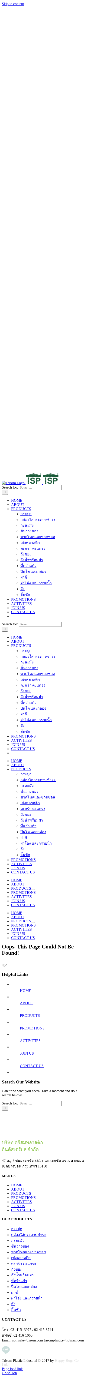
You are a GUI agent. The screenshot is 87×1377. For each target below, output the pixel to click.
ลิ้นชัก (16, 1310)
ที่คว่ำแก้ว (19, 1281)
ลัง (13, 1304)
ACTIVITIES (30, 1041)
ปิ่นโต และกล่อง (24, 1287)
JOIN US (27, 1053)
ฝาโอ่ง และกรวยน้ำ (26, 1298)
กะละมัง (17, 1240)
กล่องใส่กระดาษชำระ (28, 1235)
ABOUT (26, 1003)
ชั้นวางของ (20, 1246)
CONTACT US (32, 1066)
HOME (25, 991)
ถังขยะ (16, 1269)
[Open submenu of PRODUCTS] (33, 889)
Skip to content (13, 4)
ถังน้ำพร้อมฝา (22, 1275)
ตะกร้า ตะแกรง (23, 1264)
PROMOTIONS (32, 1028)
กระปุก (16, 1229)
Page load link (12, 1369)
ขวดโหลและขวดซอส (28, 1252)
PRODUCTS (30, 1015)
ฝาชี (14, 1292)
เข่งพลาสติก (21, 1258)
